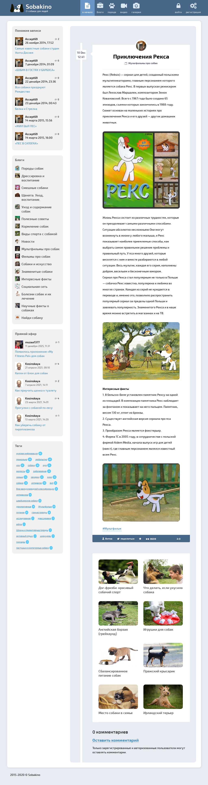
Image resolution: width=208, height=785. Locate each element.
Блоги (100, 12)
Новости (28, 241)
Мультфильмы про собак (41, 249)
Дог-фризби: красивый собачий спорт (116, 590)
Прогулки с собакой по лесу (34, 407)
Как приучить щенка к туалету (35, 390)
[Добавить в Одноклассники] (130, 135)
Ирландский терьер (158, 713)
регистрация (193, 12)
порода (112, 12)
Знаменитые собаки (37, 271)
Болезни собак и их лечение (36, 296)
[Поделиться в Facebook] (107, 135)
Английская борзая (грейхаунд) (113, 631)
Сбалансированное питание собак (113, 673)
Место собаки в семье (116, 713)
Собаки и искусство (37, 264)
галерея (136, 12)
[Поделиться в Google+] (114, 135)
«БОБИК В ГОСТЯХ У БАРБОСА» (35, 70)
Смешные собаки (35, 188)
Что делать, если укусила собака (163, 590)
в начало (87, 12)
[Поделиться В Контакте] (137, 135)
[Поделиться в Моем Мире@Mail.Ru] (122, 135)
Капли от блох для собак (31, 373)
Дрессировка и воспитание (33, 178)
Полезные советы (35, 219)
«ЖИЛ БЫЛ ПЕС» (26, 126)
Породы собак (32, 168)
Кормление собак (35, 226)
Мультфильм (112, 528)
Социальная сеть (34, 286)
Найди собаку (32, 317)
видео (123, 12)
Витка (108, 538)
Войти (178, 12)
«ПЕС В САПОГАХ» (26, 143)
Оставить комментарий (115, 740)
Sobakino (39, 7)
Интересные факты (36, 279)
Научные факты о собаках (35, 308)
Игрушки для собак (158, 629)
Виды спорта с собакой (39, 234)
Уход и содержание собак (37, 209)
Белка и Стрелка (26, 108)
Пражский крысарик (159, 671)
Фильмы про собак (36, 256)
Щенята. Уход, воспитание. (32, 197)
